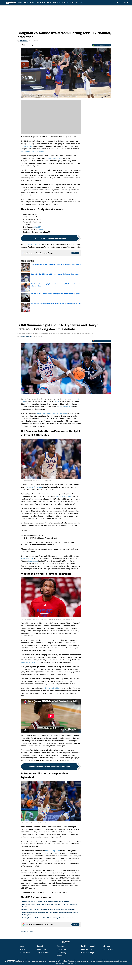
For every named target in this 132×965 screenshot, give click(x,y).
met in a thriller (26, 146)
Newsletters (41, 949)
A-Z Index (106, 946)
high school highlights (53, 688)
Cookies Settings (87, 953)
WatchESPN (37, 227)
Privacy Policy (86, 949)
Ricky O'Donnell (27, 558)
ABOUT (78, 2)
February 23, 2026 (51, 538)
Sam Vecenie (33, 561)
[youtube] (128, 2)
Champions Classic (55, 158)
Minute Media (11, 960)
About (22, 946)
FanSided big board (52, 851)
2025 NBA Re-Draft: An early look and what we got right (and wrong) (46, 901)
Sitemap (23, 949)
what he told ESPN (28, 662)
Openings (60, 946)
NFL (19, 2)
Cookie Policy (25, 953)
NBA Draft (30, 931)
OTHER (64, 2)
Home (23, 931)
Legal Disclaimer (43, 953)
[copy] (32, 45)
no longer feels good (34, 487)
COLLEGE (56, 2)
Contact (40, 946)
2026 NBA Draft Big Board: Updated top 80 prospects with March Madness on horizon (49, 905)
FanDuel (40, 229)
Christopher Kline (26, 336)
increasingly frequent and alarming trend (51, 413)
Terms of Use (107, 949)
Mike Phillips (24, 41)
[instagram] (124, 2)
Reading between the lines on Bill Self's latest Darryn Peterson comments (47, 918)
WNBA (49, 2)
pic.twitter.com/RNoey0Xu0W (32, 536)
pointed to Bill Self (65, 406)
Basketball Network (63, 496)
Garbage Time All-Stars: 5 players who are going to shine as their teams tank (48, 909)
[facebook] (117, 2)
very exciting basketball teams (32, 151)
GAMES (72, 2)
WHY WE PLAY (40, 2)
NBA (31, 2)
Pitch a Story (61, 949)
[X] (121, 2)
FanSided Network (88, 946)
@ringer (27, 530)
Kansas (56, 401)
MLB (25, 2)
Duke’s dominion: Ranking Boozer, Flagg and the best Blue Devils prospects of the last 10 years (50, 914)
